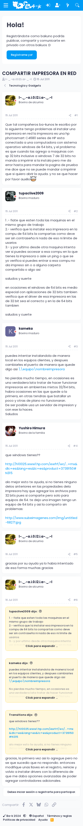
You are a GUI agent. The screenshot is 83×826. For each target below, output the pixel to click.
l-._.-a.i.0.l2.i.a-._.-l (18, 79)
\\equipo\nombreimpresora (42, 369)
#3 (76, 346)
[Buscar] (77, 5)
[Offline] (15, 100)
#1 (76, 115)
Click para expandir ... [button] (42, 646)
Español (38, 816)
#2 (76, 211)
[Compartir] (70, 115)
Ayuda (42, 820)
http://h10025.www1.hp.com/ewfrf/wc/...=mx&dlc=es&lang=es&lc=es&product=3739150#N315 (41, 468)
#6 (75, 600)
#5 (75, 554)
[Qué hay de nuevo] (68, 5)
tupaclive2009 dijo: (23, 611)
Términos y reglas (59, 816)
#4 (75, 446)
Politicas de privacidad (19, 820)
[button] (24, 815)
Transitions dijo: (21, 715)
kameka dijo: (18, 663)
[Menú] (6, 5)
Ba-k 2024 (13, 816)
